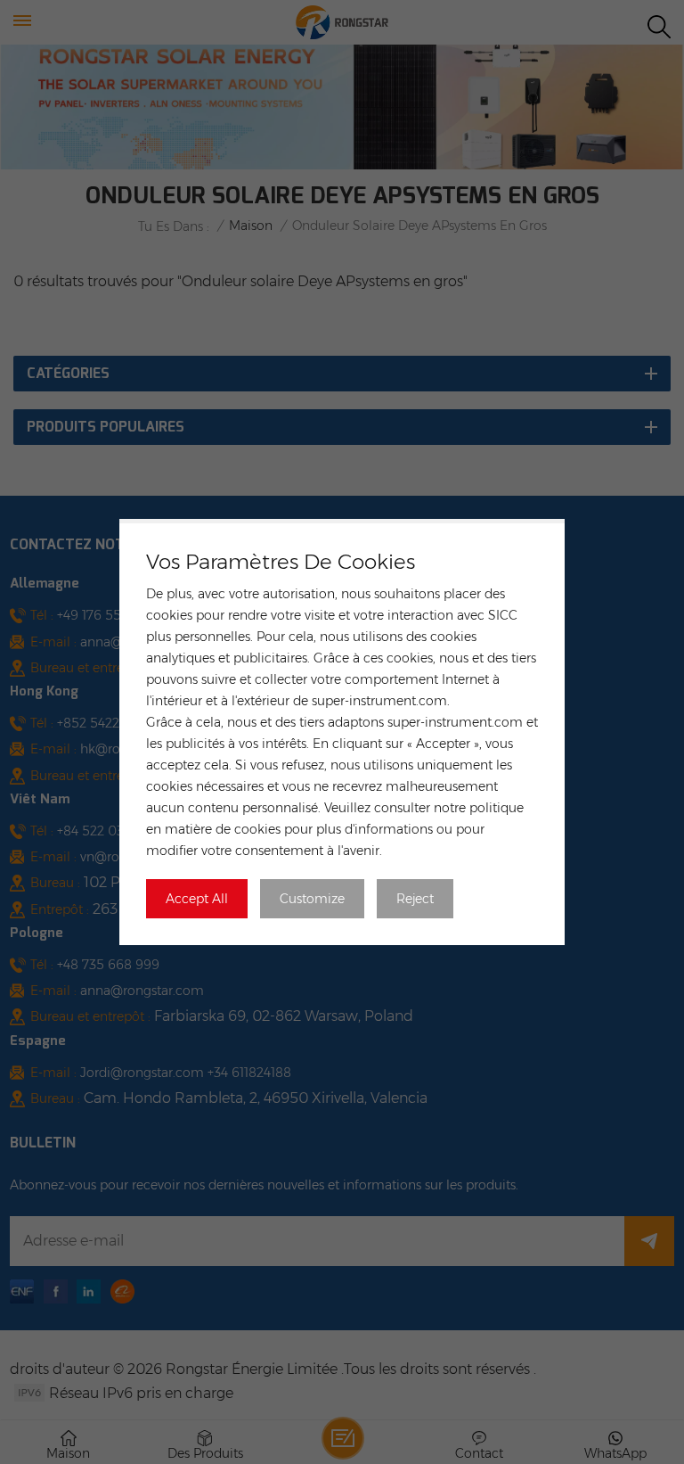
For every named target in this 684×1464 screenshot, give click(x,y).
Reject (415, 899)
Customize (312, 899)
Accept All (197, 899)
